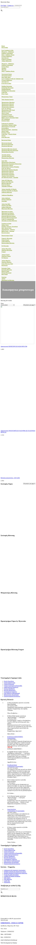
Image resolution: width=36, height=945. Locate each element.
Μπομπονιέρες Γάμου (7, 96)
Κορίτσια (4, 277)
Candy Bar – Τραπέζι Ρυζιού (9, 134)
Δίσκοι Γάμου (5, 131)
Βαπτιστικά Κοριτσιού (7, 144)
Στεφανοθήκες (5, 128)
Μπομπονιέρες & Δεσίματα (11, 694)
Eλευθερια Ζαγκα (12, 765)
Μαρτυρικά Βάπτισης (7, 208)
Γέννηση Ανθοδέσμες (7, 56)
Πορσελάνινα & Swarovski (8, 126)
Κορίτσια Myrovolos (7, 250)
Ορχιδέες (4, 68)
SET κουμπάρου (6, 119)
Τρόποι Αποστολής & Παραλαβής (13, 685)
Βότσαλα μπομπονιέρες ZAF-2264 (10, 478)
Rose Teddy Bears (6, 77)
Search (3, 7)
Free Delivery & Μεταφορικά (12, 693)
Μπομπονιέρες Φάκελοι (8, 173)
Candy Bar (4, 92)
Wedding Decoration (7, 86)
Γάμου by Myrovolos (7, 238)
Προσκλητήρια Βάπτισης (8, 243)
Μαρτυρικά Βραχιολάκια (8, 214)
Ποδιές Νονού (5, 225)
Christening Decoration (7, 87)
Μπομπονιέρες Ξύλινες (7, 165)
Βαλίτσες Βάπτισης (6, 183)
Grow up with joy (6, 168)
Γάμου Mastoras (6, 241)
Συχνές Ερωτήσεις (9, 681)
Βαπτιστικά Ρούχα (6, 140)
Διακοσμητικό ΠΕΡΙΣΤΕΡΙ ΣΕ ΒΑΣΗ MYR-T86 (14, 346)
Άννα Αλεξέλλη (11, 809)
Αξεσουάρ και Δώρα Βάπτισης (9, 220)
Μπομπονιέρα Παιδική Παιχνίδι (10, 170)
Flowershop (5, 47)
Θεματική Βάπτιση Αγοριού (8, 216)
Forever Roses (5, 66)
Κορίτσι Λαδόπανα (6, 199)
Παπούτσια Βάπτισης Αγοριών (9, 149)
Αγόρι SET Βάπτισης (7, 180)
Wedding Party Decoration (8, 90)
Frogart (4, 252)
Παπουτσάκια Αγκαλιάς (8, 152)
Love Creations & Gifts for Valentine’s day (12, 78)
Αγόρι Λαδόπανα (6, 198)
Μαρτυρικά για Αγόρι (7, 211)
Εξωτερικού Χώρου (7, 75)
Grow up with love (6, 108)
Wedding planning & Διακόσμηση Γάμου (15, 871)
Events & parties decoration (11, 874)
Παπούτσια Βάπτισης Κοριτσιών (10, 150)
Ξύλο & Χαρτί (5, 113)
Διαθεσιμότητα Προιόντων (11, 687)
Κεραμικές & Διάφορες (7, 116)
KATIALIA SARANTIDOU (15, 736)
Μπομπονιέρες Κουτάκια (8, 174)
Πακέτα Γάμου (5, 271)
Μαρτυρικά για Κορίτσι (8, 213)
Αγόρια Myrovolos (6, 248)
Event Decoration (6, 83)
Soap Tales (4, 160)
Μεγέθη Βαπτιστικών (9, 690)
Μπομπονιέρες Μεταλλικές (8, 162)
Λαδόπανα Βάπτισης (7, 192)
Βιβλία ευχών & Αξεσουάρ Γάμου (10, 117)
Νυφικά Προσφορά (6, 272)
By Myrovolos (5, 246)
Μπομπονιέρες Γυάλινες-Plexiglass (10, 167)
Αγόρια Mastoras (6, 260)
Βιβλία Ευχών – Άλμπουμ (8, 231)
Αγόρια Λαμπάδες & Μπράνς (9, 189)
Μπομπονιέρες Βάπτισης (8, 158)
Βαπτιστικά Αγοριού (7, 143)
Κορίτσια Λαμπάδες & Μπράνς (10, 190)
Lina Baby (4, 201)
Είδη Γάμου (5, 94)
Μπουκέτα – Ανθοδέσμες (8, 52)
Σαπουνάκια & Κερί (7, 114)
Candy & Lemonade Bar (8, 219)
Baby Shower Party (7, 228)
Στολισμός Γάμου (6, 268)
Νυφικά (3, 135)
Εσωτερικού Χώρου (7, 74)
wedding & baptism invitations (12, 876)
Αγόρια (3, 278)
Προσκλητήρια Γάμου (7, 235)
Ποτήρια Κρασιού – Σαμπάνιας (9, 129)
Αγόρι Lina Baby (6, 204)
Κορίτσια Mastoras (6, 262)
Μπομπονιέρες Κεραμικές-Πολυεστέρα (11, 163)
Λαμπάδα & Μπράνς (7, 186)
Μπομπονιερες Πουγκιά (8, 104)
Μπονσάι (4, 69)
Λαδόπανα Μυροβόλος (7, 195)
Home (3, 46)
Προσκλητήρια (6, 232)
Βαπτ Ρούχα (5, 274)
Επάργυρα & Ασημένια (7, 123)
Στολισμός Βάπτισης (7, 269)
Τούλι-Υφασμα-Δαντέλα (8, 99)
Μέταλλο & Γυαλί (6, 111)
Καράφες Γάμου (6, 132)
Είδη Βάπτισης (6, 137)
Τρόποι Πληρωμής (9, 684)
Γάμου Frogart (5, 240)
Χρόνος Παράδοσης (9, 688)
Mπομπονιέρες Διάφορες (8, 107)
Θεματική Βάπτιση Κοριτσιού (9, 217)
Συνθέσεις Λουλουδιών (7, 53)
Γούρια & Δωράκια (6, 59)
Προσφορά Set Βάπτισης (8, 280)
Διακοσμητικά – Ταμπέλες (8, 229)
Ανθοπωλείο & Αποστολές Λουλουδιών (14, 870)
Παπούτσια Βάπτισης (7, 146)
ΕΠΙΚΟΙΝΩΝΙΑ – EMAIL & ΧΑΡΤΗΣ (12, 923)
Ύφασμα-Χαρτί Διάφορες (8, 176)
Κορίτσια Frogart (6, 256)
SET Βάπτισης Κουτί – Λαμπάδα (10, 177)
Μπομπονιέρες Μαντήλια (8, 102)
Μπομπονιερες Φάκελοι (8, 105)
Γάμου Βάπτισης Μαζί (7, 263)
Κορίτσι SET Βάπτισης (7, 182)
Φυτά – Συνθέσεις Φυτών (8, 55)
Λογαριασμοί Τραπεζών (10, 691)
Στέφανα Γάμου (5, 120)
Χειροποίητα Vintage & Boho (9, 125)
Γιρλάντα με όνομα (6, 223)
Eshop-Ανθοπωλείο (6, 61)
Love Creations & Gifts (7, 50)
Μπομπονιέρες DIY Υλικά (8, 110)
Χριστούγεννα (5, 58)
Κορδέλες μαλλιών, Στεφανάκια (10, 226)
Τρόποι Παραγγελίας (9, 682)
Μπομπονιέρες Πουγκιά (8, 171)
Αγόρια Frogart (6, 254)
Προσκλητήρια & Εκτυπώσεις (12, 696)
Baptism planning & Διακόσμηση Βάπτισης (15, 873)
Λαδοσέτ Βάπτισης (6, 207)
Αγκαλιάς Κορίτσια (7, 156)
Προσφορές (5, 265)
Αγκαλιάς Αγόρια (6, 154)
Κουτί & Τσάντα (6, 185)
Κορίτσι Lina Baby (6, 205)
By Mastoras (5, 257)
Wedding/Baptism (6, 89)
